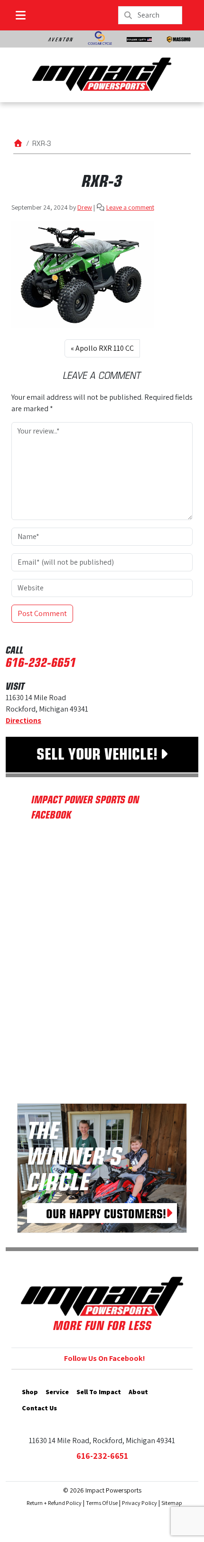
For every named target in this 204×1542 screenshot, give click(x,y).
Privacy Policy (139, 1503)
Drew (84, 207)
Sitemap (171, 1503)
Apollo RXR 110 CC (104, 348)
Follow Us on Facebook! (104, 1358)
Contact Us (39, 1408)
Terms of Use (102, 1503)
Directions (23, 720)
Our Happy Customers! (106, 1213)
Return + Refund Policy (54, 1503)
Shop (30, 1392)
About (138, 1392)
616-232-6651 (41, 661)
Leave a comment (130, 207)
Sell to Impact (98, 1392)
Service (57, 1392)
